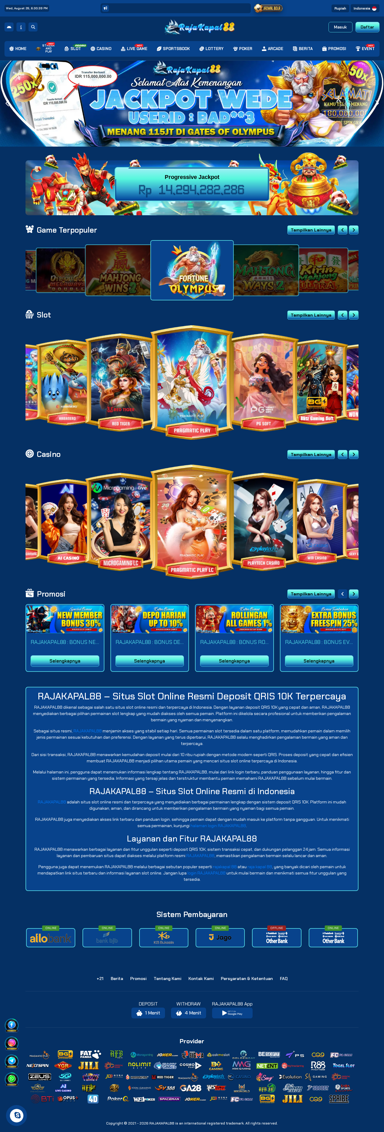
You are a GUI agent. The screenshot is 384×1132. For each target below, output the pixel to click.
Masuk (340, 27)
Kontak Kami (201, 978)
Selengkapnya (65, 661)
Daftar (367, 27)
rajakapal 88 (225, 866)
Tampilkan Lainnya (311, 230)
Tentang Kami (167, 978)
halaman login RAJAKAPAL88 (218, 825)
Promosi (138, 978)
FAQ (284, 978)
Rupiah (340, 8)
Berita (117, 978)
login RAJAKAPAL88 (207, 873)
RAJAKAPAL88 (88, 731)
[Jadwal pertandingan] (268, 8)
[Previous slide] (342, 229)
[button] (377, 103)
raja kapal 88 (260, 866)
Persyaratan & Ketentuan (247, 978)
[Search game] (33, 26)
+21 (100, 978)
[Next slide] (353, 229)
